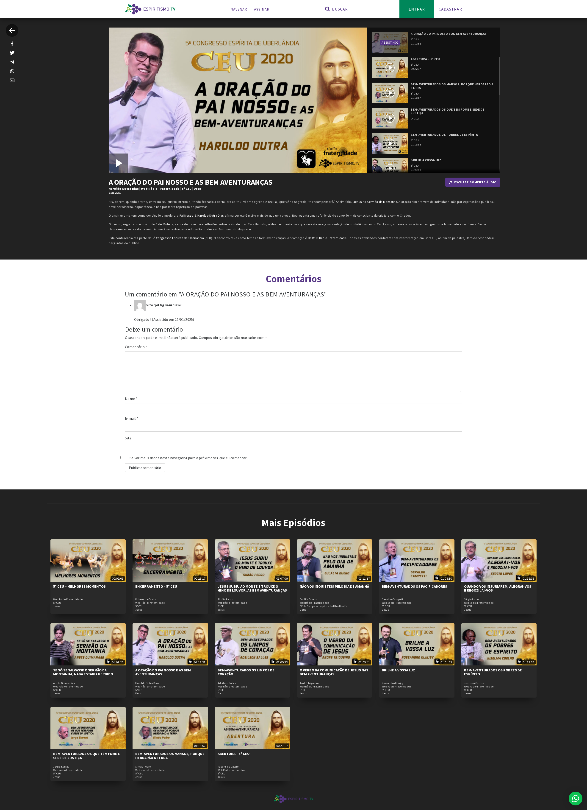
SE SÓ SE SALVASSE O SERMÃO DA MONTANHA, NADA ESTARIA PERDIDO (83, 672)
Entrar (417, 9)
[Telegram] (12, 62)
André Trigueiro (309, 683)
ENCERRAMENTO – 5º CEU (156, 586)
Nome (131, 398)
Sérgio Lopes (471, 599)
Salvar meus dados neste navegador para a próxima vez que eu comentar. (188, 457)
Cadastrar (450, 9)
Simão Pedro (225, 599)
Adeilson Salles (227, 683)
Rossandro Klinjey (393, 683)
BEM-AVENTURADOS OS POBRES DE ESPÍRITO (493, 672)
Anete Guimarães (64, 683)
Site (128, 438)
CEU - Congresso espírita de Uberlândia (323, 606)
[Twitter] (12, 52)
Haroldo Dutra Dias (124, 189)
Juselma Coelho (474, 683)
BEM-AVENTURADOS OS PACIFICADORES (414, 586)
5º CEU (186, 189)
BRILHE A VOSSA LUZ (398, 670)
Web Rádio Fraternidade (160, 189)
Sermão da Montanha (382, 202)
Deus (197, 189)
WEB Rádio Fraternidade (329, 238)
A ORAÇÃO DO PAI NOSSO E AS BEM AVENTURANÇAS (163, 672)
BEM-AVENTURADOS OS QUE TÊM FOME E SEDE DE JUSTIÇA (86, 755)
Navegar (238, 9)
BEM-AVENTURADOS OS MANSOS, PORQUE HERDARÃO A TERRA (170, 755)
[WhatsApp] (12, 71)
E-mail (131, 418)
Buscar (339, 9)
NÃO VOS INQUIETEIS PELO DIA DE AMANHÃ (334, 586)
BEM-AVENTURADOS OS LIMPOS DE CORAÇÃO (246, 672)
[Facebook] (12, 43)
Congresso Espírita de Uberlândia (180, 238)
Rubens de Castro (145, 599)
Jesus (357, 202)
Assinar (261, 9)
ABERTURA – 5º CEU (234, 753)
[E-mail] (12, 80)
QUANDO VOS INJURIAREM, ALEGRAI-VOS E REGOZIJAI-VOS (497, 588)
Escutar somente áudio (475, 182)
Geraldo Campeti (392, 599)
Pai (244, 202)
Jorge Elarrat (61, 766)
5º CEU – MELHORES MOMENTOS (79, 586)
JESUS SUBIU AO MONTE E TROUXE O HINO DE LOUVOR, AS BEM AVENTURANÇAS (252, 588)
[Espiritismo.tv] (150, 9)
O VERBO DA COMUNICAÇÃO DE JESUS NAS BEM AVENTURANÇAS (334, 672)
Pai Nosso (187, 215)
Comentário (136, 346)
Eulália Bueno (308, 599)
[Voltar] (12, 30)
